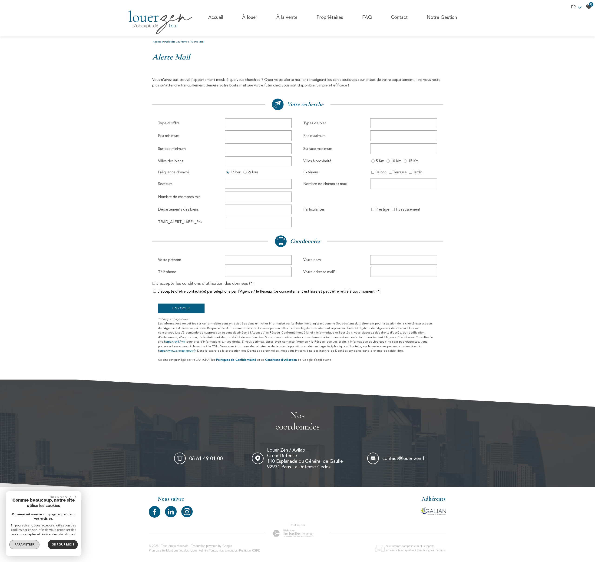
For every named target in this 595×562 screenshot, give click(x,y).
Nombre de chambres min (179, 197)
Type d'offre (169, 123)
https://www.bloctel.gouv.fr (176, 350)
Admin (203, 550)
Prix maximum (314, 135)
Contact (399, 17)
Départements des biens (178, 209)
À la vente (287, 17)
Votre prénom (169, 260)
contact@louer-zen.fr (404, 458)
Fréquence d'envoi (173, 172)
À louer (249, 17)
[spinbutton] (258, 135)
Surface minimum (172, 148)
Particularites (314, 209)
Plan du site (157, 550)
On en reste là (61, 497)
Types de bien (315, 123)
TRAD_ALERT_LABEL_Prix (180, 222)
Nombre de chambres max (325, 184)
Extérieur (310, 172)
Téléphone (167, 272)
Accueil (215, 17)
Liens (194, 550)
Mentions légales (177, 550)
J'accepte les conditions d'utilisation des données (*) (205, 283)
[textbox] (258, 123)
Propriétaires (330, 17)
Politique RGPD (249, 550)
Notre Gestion (442, 17)
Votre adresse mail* (319, 272)
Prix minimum (168, 135)
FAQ (367, 17)
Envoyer (181, 308)
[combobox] (258, 123)
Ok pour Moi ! (63, 544)
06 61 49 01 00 (206, 458)
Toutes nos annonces (223, 550)
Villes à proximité (317, 161)
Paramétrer (24, 544)
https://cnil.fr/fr (174, 341)
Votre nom (312, 260)
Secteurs (165, 184)
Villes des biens (170, 161)
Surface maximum (317, 148)
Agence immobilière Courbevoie (171, 41)
